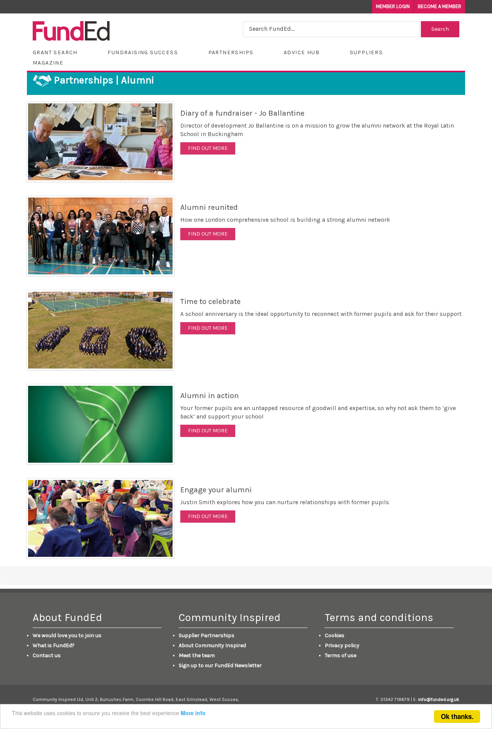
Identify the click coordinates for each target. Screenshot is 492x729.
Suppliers (366, 52)
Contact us (47, 655)
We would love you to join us (67, 635)
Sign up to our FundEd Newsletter (220, 665)
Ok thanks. (457, 716)
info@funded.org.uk (438, 699)
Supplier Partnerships (206, 635)
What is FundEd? (54, 645)
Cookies (334, 635)
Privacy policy (342, 645)
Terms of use (340, 655)
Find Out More (208, 148)
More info (193, 713)
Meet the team (197, 655)
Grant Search (55, 52)
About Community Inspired (212, 645)
